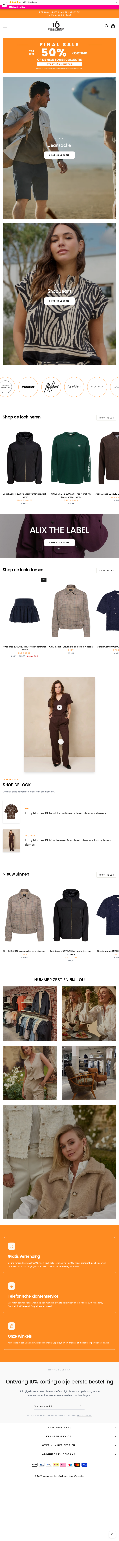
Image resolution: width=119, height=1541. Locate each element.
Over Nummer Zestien (58, 1445)
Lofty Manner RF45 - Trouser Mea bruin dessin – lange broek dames (68, 842)
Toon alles (106, 418)
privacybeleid (84, 1415)
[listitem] (25, 387)
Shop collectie (59, 542)
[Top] (59, 707)
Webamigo (79, 1476)
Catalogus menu (59, 1427)
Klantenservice (58, 1436)
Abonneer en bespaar (58, 1454)
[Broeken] (61, 742)
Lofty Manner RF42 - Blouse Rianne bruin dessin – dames (65, 813)
